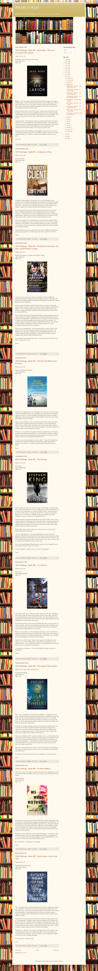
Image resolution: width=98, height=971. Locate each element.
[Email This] (40, 144)
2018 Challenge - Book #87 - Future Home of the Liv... (74, 113)
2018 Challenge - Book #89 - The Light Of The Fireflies (36, 666)
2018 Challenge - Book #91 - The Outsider (31, 459)
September (69, 84)
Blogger (60, 961)
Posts (66, 50)
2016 (66, 136)
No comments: (35, 144)
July (68, 119)
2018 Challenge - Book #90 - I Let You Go (31, 565)
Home (37, 950)
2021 (66, 70)
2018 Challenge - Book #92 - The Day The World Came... (73, 97)
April (68, 125)
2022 (66, 68)
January (68, 131)
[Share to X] (43, 144)
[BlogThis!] (41, 144)
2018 (66, 76)
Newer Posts (18, 950)
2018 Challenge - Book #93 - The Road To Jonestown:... (73, 93)
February (69, 129)
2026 (66, 59)
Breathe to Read (27, 7)
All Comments (68, 52)
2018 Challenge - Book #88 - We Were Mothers (33, 768)
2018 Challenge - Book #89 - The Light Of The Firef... (73, 107)
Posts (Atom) (24, 952)
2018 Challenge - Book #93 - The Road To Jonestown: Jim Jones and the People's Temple (37, 247)
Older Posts (56, 950)
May (68, 123)
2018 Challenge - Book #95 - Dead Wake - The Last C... (73, 86)
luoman (51, 961)
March (68, 127)
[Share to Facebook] (44, 144)
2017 (66, 134)
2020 (66, 72)
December (69, 78)
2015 (66, 138)
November (69, 80)
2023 (66, 65)
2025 (66, 61)
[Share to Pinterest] (46, 144)
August (68, 117)
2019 (66, 74)
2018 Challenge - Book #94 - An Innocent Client (33, 152)
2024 (66, 63)
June (68, 121)
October (68, 82)
